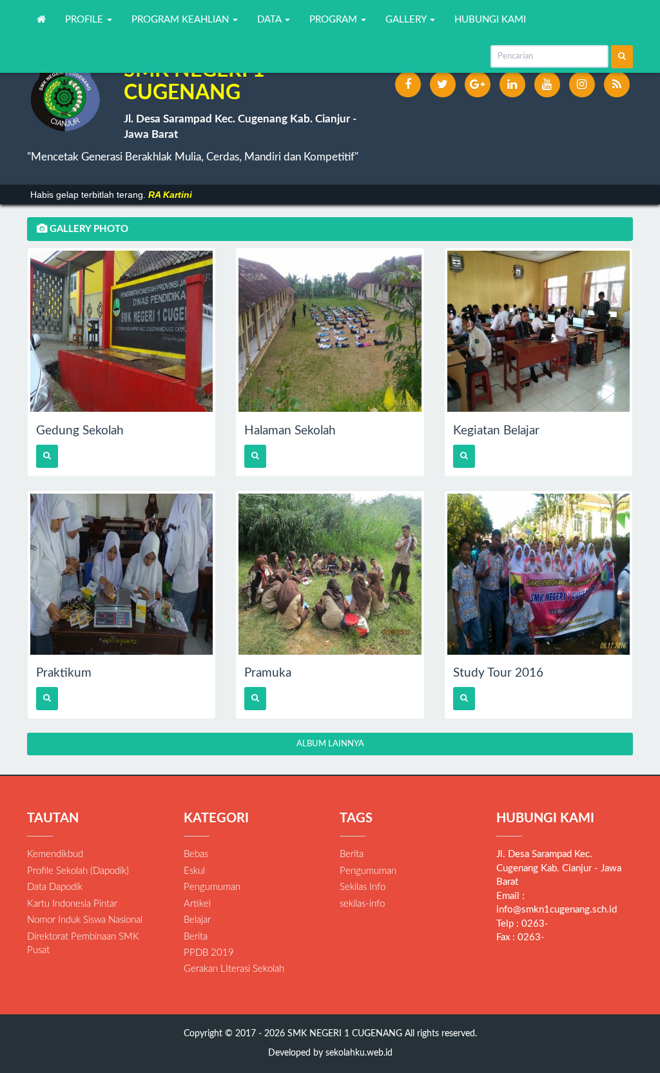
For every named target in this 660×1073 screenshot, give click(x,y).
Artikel (197, 904)
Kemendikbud (55, 854)
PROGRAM (334, 19)
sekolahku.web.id (359, 1053)
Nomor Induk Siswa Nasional (84, 920)
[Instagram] (582, 84)
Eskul (194, 871)
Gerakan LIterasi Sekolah (234, 969)
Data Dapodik (54, 887)
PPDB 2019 (209, 953)
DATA (270, 19)
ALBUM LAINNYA (330, 744)
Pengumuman (212, 887)
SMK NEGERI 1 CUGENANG (343, 1033)
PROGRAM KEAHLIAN (181, 19)
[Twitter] (443, 84)
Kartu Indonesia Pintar (72, 904)
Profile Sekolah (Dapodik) (78, 871)
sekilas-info (362, 904)
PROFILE (85, 19)
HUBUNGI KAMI (490, 19)
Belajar (197, 920)
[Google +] (477, 84)
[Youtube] (547, 84)
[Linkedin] (512, 84)
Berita (196, 937)
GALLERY (407, 19)
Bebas (196, 854)
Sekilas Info (362, 887)
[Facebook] (408, 84)
